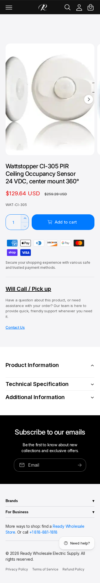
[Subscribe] (80, 464)
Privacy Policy (17, 569)
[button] (9, 7)
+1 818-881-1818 (43, 532)
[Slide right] (88, 99)
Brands (12, 501)
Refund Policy (73, 569)
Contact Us (15, 327)
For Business (17, 512)
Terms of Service (45, 569)
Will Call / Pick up (28, 288)
